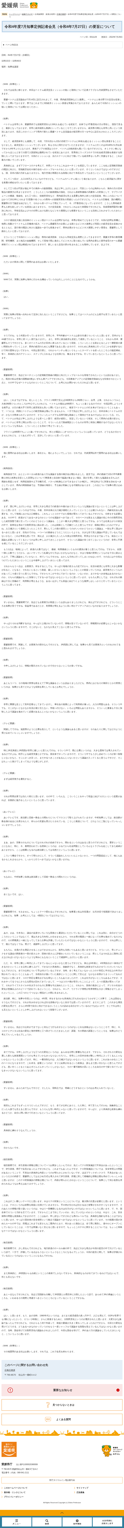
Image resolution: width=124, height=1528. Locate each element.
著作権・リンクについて (15, 1492)
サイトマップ (82, 1488)
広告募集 (80, 1492)
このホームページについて (16, 1488)
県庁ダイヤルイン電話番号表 (62, 1480)
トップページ (14, 14)
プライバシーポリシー (14, 1497)
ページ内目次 (11, 45)
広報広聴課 (61, 14)
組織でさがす (27, 14)
